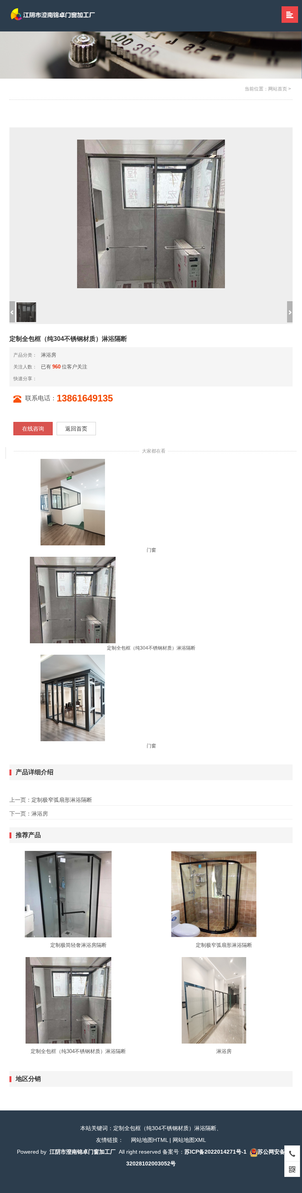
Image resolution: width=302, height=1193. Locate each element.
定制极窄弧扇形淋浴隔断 (61, 800)
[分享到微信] (50, 378)
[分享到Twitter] (69, 378)
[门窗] (73, 501)
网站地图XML (189, 1140)
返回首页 (76, 428)
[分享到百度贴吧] (75, 378)
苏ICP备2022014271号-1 (215, 1152)
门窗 (151, 550)
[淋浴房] (214, 1000)
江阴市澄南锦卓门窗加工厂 (83, 1152)
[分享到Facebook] (56, 378)
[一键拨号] (292, 1153)
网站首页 (277, 89)
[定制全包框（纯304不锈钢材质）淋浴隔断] (73, 599)
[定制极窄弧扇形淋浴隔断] (214, 894)
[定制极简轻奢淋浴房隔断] (68, 894)
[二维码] (292, 1169)
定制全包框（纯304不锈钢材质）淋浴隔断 (151, 648)
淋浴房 (48, 355)
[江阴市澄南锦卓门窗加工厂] (58, 15)
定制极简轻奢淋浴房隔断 (78, 945)
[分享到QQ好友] (63, 378)
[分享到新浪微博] (44, 378)
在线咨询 (33, 428)
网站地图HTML (149, 1140)
